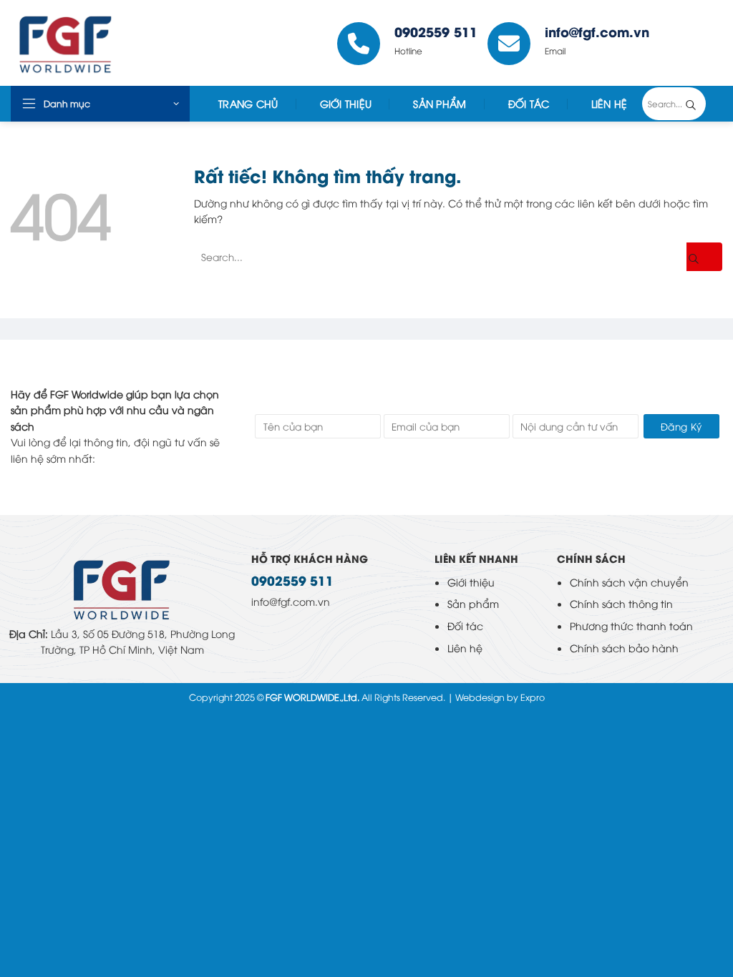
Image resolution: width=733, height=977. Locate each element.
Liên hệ (464, 647)
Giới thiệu (471, 582)
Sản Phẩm (439, 103)
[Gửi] (701, 103)
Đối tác (529, 103)
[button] (100, 104)
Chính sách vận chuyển (629, 582)
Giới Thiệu (346, 103)
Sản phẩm (473, 603)
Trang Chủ (248, 103)
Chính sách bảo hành (624, 647)
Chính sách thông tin (621, 603)
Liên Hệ (609, 103)
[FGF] (117, 43)
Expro (532, 697)
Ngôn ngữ (690, 43)
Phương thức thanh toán (631, 625)
